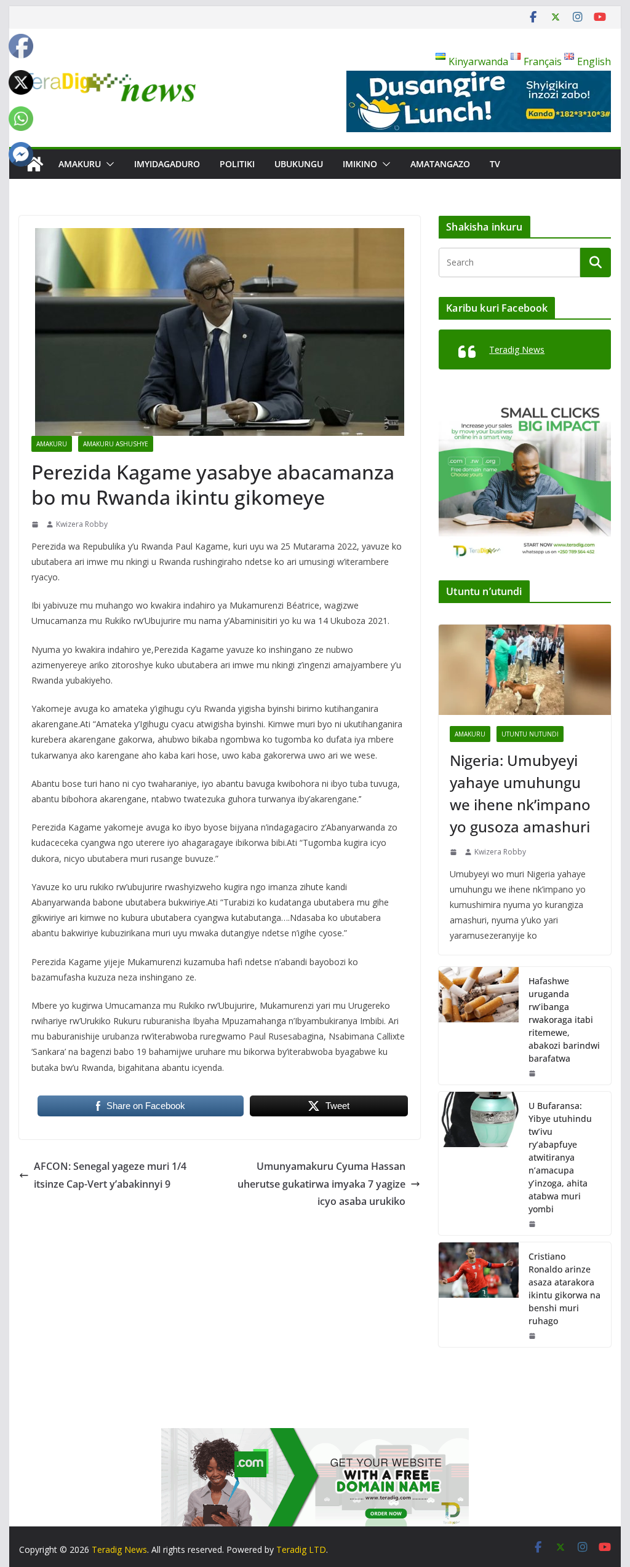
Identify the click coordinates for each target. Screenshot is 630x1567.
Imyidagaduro (167, 164)
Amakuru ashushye (115, 444)
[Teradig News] (34, 164)
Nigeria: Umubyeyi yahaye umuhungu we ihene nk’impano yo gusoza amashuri (520, 793)
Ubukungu (298, 164)
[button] (107, 164)
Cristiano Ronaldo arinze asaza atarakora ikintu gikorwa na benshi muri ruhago (564, 1288)
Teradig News (516, 349)
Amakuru (79, 164)
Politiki (237, 164)
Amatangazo (440, 164)
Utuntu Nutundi (530, 734)
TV (495, 164)
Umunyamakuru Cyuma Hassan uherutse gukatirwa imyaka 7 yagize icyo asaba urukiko (321, 1184)
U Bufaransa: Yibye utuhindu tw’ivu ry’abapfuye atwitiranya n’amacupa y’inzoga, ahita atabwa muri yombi (560, 1157)
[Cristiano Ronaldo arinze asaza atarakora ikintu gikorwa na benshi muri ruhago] (479, 1294)
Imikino (360, 164)
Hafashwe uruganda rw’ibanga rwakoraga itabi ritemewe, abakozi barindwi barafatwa (564, 1019)
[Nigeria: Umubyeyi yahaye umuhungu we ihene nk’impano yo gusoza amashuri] (524, 670)
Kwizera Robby (82, 524)
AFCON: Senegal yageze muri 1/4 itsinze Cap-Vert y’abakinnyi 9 (110, 1175)
